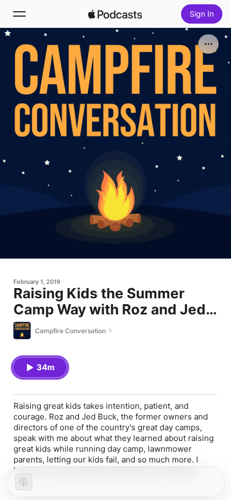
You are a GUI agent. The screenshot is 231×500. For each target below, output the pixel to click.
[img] (115, 14)
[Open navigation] (19, 14)
